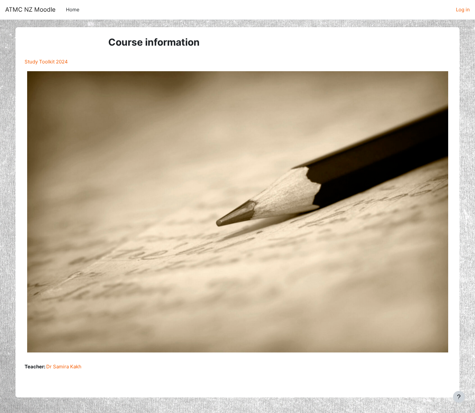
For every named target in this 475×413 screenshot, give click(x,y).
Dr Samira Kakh (63, 366)
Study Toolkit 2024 (46, 62)
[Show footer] (459, 397)
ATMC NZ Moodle (30, 9)
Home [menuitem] (72, 9)
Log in (463, 9)
